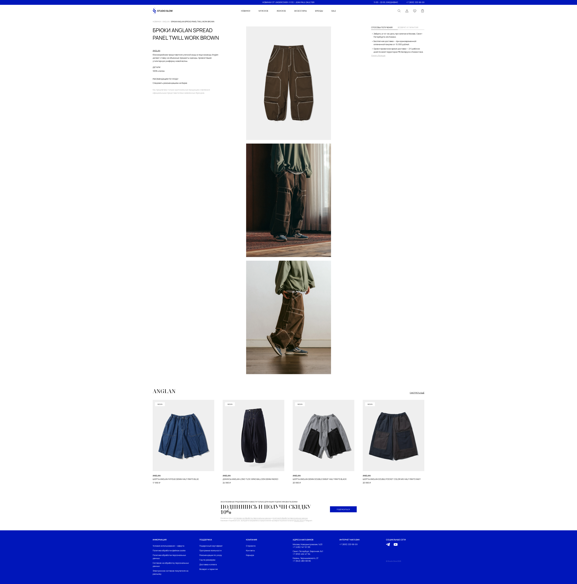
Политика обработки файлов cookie (169, 550)
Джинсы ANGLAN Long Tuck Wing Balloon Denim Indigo (250, 479)
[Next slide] (424, 424)
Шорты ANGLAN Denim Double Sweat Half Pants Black (320, 479)
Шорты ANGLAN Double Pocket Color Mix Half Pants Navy (392, 479)
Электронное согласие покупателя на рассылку (170, 572)
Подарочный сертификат (211, 545)
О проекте (251, 545)
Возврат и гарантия (208, 569)
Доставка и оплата (208, 564)
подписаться (343, 509)
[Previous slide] (153, 424)
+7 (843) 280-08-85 (302, 560)
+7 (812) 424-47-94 (301, 554)
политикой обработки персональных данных (290, 518)
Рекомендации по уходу (210, 555)
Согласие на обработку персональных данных (171, 564)
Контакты (250, 550)
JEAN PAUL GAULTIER (305, 2)
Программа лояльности (210, 550)
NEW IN (159, 404)
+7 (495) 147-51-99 (301, 547)
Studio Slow (299, 520)
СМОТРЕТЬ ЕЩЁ (417, 393)
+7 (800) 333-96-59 (415, 2)
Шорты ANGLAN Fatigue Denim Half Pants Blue (176, 479)
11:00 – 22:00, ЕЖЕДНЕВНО (386, 2)
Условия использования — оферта (168, 545)
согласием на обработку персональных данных (252, 518)
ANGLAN (166, 21)
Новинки (157, 21)
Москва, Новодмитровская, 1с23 (307, 544)
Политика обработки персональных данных (169, 557)
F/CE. (291, 2)
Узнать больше (378, 56)
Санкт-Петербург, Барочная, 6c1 (308, 551)
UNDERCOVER (281, 2)
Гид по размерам (207, 559)
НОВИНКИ (267, 2)
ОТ (273, 2)
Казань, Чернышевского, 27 (305, 558)
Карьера (250, 555)
